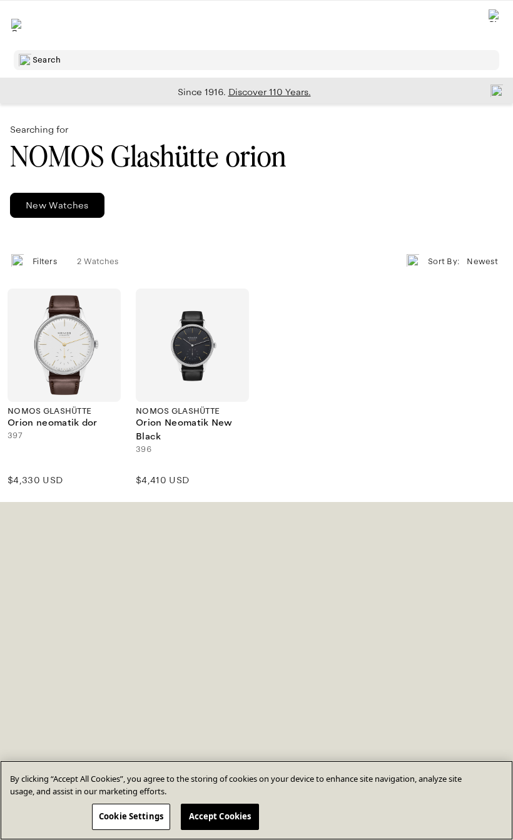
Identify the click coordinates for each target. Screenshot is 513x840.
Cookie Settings (131, 816)
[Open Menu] (17, 25)
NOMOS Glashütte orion (148, 157)
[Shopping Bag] (494, 25)
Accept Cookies (220, 816)
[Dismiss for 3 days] (492, 90)
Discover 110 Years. (269, 92)
